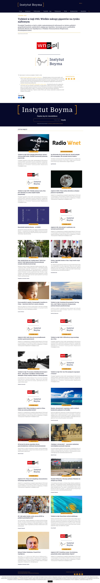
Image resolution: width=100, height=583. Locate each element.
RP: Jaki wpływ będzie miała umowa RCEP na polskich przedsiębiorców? (31, 517)
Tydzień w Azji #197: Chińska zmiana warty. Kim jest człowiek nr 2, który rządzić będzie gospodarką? (32, 192)
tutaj (19, 578)
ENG (81, 3)
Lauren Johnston (21, 311)
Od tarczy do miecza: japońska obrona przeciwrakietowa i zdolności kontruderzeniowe (32, 445)
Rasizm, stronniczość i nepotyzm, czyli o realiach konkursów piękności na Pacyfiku (65, 409)
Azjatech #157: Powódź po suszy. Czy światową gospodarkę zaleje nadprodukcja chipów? (64, 553)
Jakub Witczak (20, 453)
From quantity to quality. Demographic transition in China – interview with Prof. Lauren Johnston (32, 303)
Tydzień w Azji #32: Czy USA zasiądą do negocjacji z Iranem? (65, 372)
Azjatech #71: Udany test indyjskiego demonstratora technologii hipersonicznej (32, 479)
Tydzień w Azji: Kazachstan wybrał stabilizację (64, 516)
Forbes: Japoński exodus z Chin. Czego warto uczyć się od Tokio (65, 261)
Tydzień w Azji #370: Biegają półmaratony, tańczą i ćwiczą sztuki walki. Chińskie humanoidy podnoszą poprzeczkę (32, 156)
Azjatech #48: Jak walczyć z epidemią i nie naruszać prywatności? (63, 228)
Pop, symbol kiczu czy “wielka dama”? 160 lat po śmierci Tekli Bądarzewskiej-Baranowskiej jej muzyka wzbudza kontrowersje (31, 262)
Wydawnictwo (74, 11)
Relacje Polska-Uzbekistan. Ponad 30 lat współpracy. (29, 553)
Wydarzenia (58, 11)
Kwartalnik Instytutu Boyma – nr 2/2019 (29, 227)
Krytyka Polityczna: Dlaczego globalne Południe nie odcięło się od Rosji (65, 479)
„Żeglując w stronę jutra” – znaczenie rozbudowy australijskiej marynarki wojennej (65, 445)
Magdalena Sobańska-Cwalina (23, 278)
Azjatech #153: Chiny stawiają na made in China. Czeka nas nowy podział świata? (31, 409)
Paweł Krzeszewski (54, 420)
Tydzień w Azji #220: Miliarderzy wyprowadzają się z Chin (65, 338)
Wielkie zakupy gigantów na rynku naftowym (31, 77)
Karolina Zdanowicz (54, 313)
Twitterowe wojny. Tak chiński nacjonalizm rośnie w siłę (33, 84)
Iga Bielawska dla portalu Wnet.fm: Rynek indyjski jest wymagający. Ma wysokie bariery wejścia (65, 155)
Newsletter (83, 11)
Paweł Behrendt (54, 272)
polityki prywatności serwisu (57, 123)
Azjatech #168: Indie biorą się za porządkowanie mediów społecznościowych (31, 338)
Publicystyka (37, 11)
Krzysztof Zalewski (54, 492)
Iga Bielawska (53, 163)
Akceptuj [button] (50, 581)
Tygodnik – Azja (47, 11)
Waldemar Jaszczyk (21, 384)
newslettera (50, 123)
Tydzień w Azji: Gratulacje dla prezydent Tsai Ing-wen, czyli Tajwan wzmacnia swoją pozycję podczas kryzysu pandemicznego (65, 304)
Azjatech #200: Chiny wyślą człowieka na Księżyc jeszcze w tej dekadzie (65, 191)
